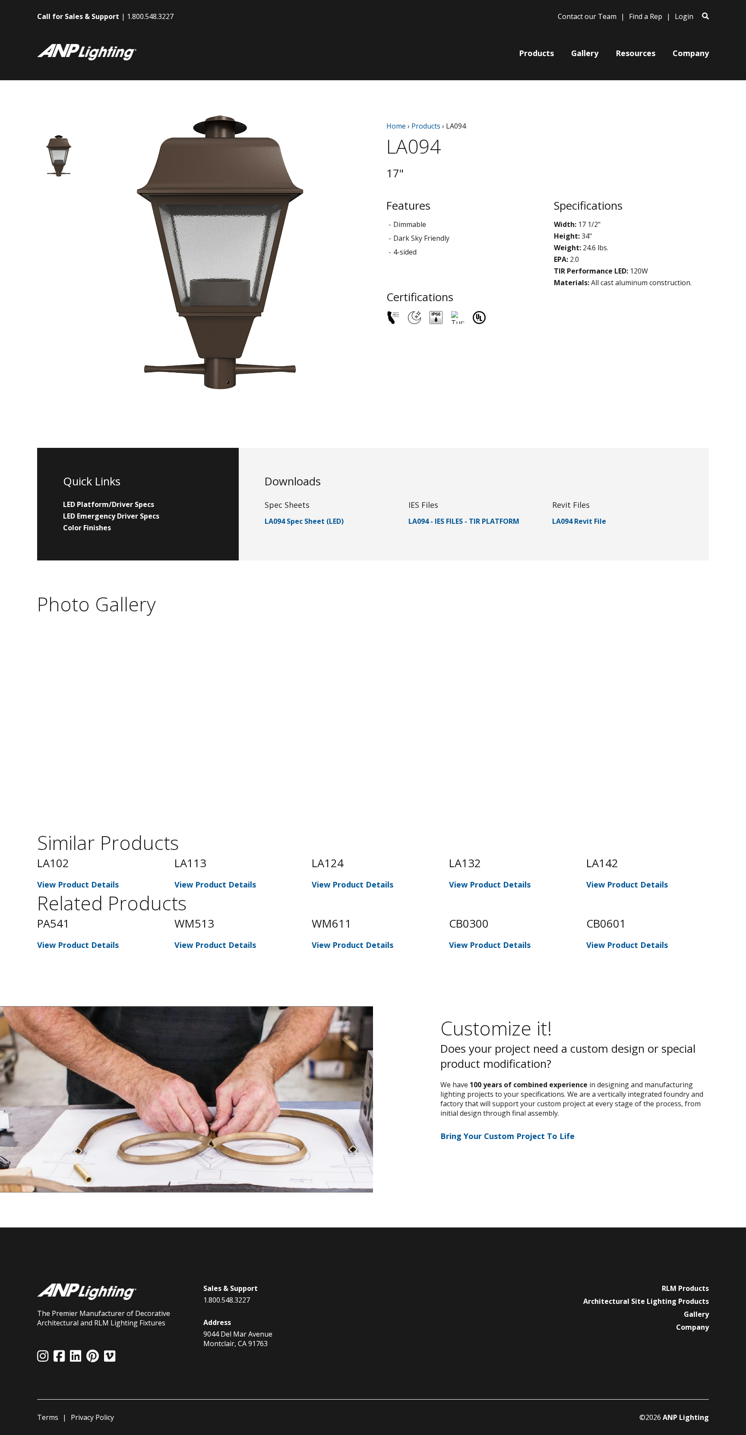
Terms (47, 1417)
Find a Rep (645, 16)
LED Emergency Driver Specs (111, 516)
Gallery (696, 1314)
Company (692, 1327)
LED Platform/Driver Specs (108, 504)
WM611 (331, 923)
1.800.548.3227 (150, 16)
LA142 (602, 863)
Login (684, 16)
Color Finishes (87, 527)
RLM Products (685, 1288)
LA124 (328, 863)
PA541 (53, 923)
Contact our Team (587, 16)
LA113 (190, 863)
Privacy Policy (92, 1417)
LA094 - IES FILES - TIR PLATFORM (463, 521)
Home (396, 126)
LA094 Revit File (579, 521)
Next (715, 873)
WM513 (194, 923)
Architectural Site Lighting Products (646, 1301)
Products (425, 126)
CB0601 (606, 923)
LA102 (53, 863)
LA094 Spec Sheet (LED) (304, 521)
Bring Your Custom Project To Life (507, 1136)
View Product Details (78, 884)
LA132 (465, 863)
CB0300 (469, 923)
